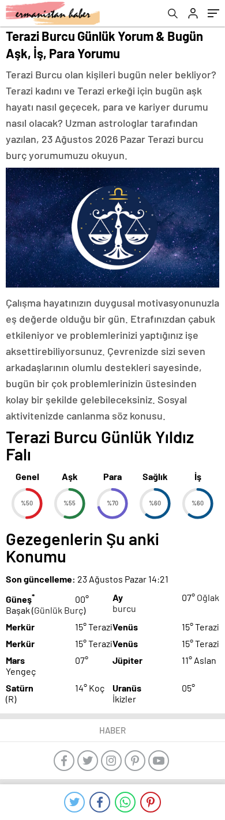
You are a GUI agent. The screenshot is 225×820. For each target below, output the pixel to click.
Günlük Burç (58, 609)
